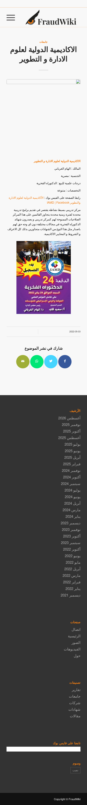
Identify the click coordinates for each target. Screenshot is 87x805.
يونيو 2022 (72, 555)
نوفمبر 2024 (71, 470)
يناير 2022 (72, 588)
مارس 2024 (71, 509)
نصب (75, 770)
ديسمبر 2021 (70, 594)
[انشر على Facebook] (65, 361)
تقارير (76, 689)
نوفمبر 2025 (71, 424)
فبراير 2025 (71, 463)
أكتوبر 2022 (71, 549)
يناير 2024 (72, 516)
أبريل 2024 (72, 503)
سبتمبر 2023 (70, 542)
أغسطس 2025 (69, 437)
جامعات (43, 41)
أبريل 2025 (72, 457)
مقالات (75, 715)
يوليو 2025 (72, 444)
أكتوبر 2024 (71, 476)
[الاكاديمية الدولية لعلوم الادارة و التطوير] (43, 116)
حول (77, 655)
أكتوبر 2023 (71, 535)
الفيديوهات (72, 648)
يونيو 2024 (72, 496)
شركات (74, 702)
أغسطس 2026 (69, 417)
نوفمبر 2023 (71, 529)
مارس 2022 (71, 575)
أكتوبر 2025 (71, 430)
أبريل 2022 (72, 568)
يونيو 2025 (72, 450)
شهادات (74, 709)
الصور (76, 642)
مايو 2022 (73, 562)
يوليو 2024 (72, 490)
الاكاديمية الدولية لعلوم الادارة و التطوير (43, 54)
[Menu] (12, 17)
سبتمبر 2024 (70, 483)
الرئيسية (74, 635)
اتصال (76, 629)
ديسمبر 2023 (70, 522)
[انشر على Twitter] (51, 361)
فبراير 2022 (71, 581)
